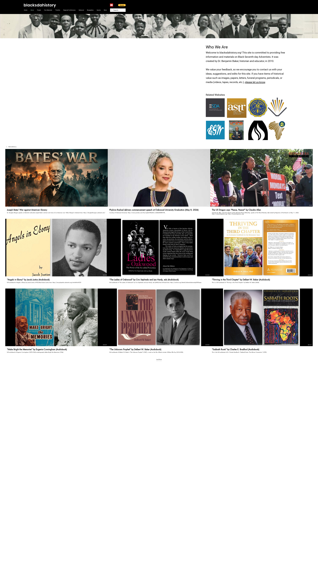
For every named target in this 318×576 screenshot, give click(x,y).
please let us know (255, 82)
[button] (122, 5)
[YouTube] (111, 5)
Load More (159, 359)
